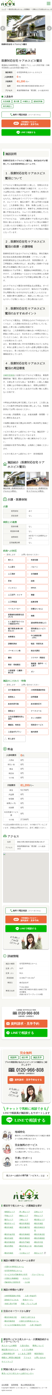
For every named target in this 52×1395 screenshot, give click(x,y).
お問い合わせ (40, 1357)
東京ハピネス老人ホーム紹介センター (18, 1373)
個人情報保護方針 (28, 1385)
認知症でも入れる (11, 1300)
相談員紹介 (39, 1353)
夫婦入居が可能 (10, 1304)
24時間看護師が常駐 (12, 1296)
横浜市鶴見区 (9, 1321)
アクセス (27, 1357)
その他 (27, 1282)
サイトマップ (7, 1361)
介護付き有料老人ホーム (14, 1267)
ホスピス (26, 1278)
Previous (2, 28)
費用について (38, 1346)
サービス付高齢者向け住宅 (15, 1325)
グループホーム (38, 1274)
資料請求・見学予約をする (28, 1079)
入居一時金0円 (30, 1296)
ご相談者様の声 (8, 1353)
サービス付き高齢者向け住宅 (15, 1274)
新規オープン (28, 1300)
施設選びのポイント (10, 1349)
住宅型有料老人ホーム (13, 1271)
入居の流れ (24, 1346)
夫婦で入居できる (28, 1317)
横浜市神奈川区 (10, 1317)
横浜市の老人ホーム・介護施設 (19, 9)
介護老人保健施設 (11, 1278)
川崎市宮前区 (9, 375)
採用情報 (14, 1385)
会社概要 (5, 1385)
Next (49, 28)
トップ (4, 9)
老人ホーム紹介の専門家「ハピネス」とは (25, 1175)
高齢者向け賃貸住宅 (12, 1282)
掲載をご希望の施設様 (11, 1357)
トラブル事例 (27, 1349)
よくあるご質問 (24, 1353)
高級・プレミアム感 (29, 1304)
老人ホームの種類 (9, 1346)
